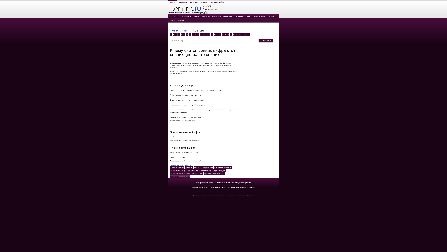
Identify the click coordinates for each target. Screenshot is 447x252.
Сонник (181, 20)
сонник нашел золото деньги (180, 177)
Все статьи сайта (217, 2)
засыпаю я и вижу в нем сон (203, 168)
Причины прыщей (243, 16)
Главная (173, 2)
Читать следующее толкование (180, 165)
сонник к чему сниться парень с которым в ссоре (187, 174)
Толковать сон (266, 40)
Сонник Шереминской (191, 140)
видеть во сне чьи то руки (222, 168)
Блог (173, 20)
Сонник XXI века (189, 120)
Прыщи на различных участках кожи (217, 16)
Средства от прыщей (190, 16)
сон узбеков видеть (219, 171)
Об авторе (194, 2)
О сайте (204, 2)
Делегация (189, 168)
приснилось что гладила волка (214, 174)
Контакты (183, 2)
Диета (271, 16)
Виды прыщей (259, 16)
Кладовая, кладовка (177, 168)
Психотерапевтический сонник (194, 161)
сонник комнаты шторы (178, 171)
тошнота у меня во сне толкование (199, 171)
